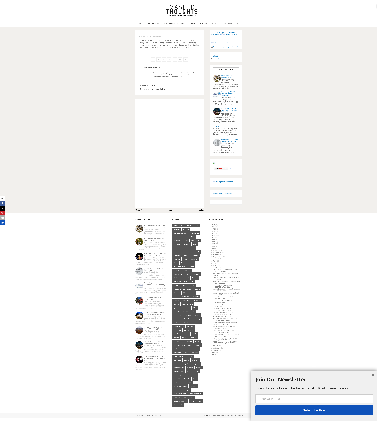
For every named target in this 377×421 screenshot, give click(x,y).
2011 (213, 235)
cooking (177, 259)
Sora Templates (218, 415)
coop (185, 259)
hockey (176, 311)
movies (176, 334)
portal (197, 341)
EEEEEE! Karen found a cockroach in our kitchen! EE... (226, 290)
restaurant (186, 349)
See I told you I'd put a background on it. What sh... (225, 274)
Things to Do (153, 24)
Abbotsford (178, 225)
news (184, 337)
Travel (215, 24)
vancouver (178, 390)
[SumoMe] (2, 222)
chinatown (187, 252)
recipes (176, 349)
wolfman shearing (180, 401)
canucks (185, 248)
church (196, 252)
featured (177, 278)
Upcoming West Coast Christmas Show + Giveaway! (229, 93)
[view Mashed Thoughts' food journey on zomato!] (226, 183)
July (215, 261)
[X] (2, 208)
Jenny (143, 36)
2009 (213, 240)
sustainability (179, 371)
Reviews (203, 24)
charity (176, 252)
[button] (314, 379)
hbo (194, 308)
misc (199, 322)
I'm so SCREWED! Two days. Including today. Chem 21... (223, 309)
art (175, 237)
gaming (176, 300)
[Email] (2, 217)
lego (199, 319)
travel (176, 382)
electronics (178, 274)
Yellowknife (178, 405)
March (216, 346)
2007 (213, 244)
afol (197, 225)
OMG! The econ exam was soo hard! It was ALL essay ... (226, 294)
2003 (213, 354)
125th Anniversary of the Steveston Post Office (153, 298)
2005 (213, 248)
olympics (193, 337)
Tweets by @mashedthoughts (224, 193)
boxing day (195, 240)
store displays (179, 367)
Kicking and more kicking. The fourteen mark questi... (225, 319)
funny (176, 296)
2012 (213, 233)
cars (193, 248)
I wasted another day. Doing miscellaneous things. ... (223, 313)
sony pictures (186, 364)
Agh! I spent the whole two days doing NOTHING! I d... (225, 339)
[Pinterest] (2, 213)
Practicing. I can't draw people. (224, 316)
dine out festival (179, 266)
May (215, 265)
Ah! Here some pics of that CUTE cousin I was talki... (225, 343)
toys (194, 379)
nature (176, 337)
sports (196, 364)
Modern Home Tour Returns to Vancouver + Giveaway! (155, 313)
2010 (213, 237)
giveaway (197, 300)
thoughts (177, 379)
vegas (187, 390)
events (188, 274)
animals (186, 229)
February (217, 348)
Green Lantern (187, 304)
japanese (188, 315)
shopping (177, 360)
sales (186, 352)
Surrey (198, 367)
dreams (188, 270)
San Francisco (179, 356)
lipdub (176, 322)
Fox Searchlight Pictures (182, 289)
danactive (193, 259)
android (177, 229)
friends (185, 293)
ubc (190, 382)
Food (182, 24)
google (176, 304)
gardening (186, 300)
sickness (195, 360)
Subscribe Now (314, 410)
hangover (186, 308)
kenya (197, 315)
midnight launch (188, 322)
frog (193, 293)
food (184, 285)
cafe (194, 244)
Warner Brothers (180, 393)
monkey (190, 326)
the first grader (179, 375)
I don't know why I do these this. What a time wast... (225, 331)
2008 (213, 242)
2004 (214, 352)
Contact (216, 58)
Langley (191, 319)
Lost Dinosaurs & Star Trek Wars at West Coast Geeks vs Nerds (155, 358)
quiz (189, 345)
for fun (192, 285)
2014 (213, 229)
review (196, 349)
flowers (176, 285)
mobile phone (179, 326)
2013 (213, 231)
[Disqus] (169, 127)
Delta (183, 263)
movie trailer (189, 330)
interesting (178, 315)
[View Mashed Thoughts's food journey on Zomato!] (224, 47)
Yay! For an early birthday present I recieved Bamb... (226, 282)
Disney (191, 266)
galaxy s (196, 296)
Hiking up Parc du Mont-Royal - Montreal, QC (153, 328)
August (216, 259)
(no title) (216, 127)
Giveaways (228, 24)
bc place (182, 237)
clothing (177, 255)
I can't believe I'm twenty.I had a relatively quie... (225, 270)
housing (185, 311)
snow (176, 364)
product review (179, 345)
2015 (213, 227)
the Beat (196, 371)
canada (176, 248)
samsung (195, 352)
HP (193, 311)
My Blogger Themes (235, 415)
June (215, 263)
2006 (213, 246)
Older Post (200, 210)
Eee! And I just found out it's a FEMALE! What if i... (223, 286)
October (216, 255)
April (215, 267)
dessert (191, 263)
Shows (192, 24)
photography (178, 341)
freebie (197, 289)
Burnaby (187, 244)
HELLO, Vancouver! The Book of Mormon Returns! (229, 110)
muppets (186, 334)
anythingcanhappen (181, 233)
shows (186, 360)
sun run (190, 367)
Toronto (187, 379)
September (217, 257)
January (216, 350)
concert (186, 255)
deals (176, 263)
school (190, 356)
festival (186, 278)
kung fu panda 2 (179, 319)
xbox (199, 401)
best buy (192, 237)
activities (189, 225)
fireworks (177, 281)
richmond (177, 352)
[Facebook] (2, 203)
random (197, 345)
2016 (213, 225)
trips (183, 382)
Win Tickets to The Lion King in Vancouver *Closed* (155, 254)
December (217, 250)
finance (195, 278)
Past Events (169, 24)
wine (191, 397)
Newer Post (139, 210)
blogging (177, 240)
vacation (193, 386)
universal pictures (180, 386)
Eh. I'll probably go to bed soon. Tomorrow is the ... (224, 327)
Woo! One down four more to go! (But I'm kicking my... (225, 323)
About (215, 56)
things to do (192, 375)
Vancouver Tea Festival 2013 (226, 76)
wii (185, 397)
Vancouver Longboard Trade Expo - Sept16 (229, 140)
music (194, 334)
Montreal (177, 330)
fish (185, 281)
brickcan (177, 244)
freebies (177, 293)
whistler (177, 397)
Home (140, 24)
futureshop (186, 296)
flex (192, 281)
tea (188, 371)
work (192, 401)
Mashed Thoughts (154, 415)
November (217, 252)
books (186, 240)
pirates (189, 341)
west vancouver (195, 393)
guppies (176, 308)
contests (196, 255)
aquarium (195, 233)
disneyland (178, 270)
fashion (196, 274)
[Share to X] (158, 59)
